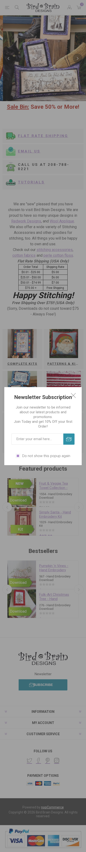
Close (73, 395)
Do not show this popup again (46, 456)
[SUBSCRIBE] (69, 439)
